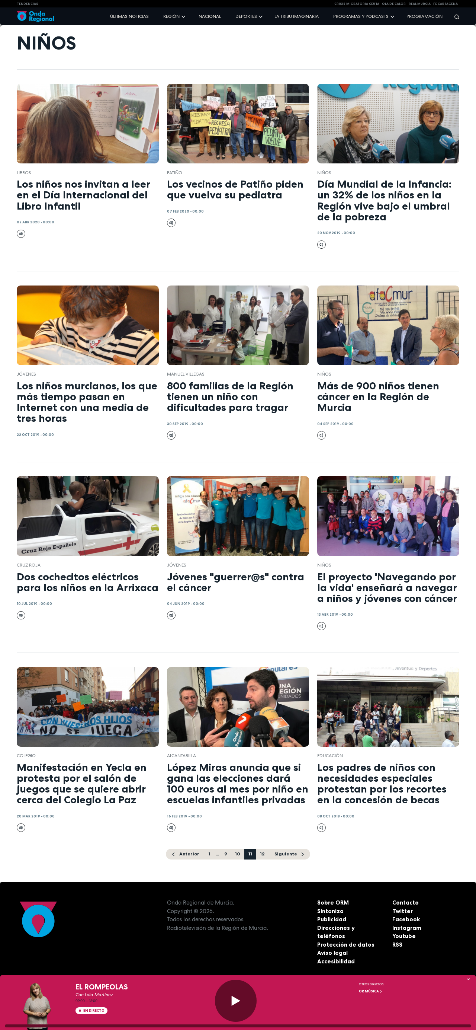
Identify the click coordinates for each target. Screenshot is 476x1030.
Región (171, 16)
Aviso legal (332, 952)
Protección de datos (345, 944)
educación (330, 756)
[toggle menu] (184, 16)
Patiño (174, 173)
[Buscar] (454, 16)
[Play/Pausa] (236, 1001)
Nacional (210, 16)
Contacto (405, 902)
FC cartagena (445, 4)
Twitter (402, 911)
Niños (324, 173)
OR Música (369, 991)
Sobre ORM (333, 902)
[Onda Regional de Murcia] (35, 16)
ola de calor (394, 4)
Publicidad (331, 919)
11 (250, 854)
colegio (26, 756)
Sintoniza (330, 911)
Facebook (406, 919)
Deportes (246, 16)
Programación (424, 16)
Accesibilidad (336, 961)
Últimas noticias (129, 16)
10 (237, 854)
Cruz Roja (29, 565)
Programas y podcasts (361, 16)
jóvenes (26, 374)
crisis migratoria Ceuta (356, 4)
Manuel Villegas (186, 374)
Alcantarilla (181, 756)
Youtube (404, 936)
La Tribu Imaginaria (296, 16)
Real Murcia (420, 4)
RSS (397, 944)
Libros (24, 173)
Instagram (406, 927)
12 (262, 854)
